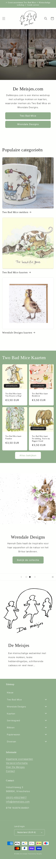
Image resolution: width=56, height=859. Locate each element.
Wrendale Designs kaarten (17, 332)
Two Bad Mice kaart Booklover (40, 395)
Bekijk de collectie (28, 560)
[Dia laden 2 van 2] (30, 577)
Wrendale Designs (28, 124)
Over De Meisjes (15, 767)
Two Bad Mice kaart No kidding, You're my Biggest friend (41, 438)
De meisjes (23, 854)
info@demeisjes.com (18, 801)
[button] (3, 18)
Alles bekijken (28, 455)
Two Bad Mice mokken (15, 212)
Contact (10, 771)
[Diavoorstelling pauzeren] (52, 577)
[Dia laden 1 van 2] (26, 577)
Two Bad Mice (28, 115)
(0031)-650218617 (16, 797)
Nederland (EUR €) (26, 832)
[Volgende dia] (35, 577)
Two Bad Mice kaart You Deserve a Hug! (13, 395)
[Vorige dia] (21, 577)
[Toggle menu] (46, 699)
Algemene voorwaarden (19, 759)
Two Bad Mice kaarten (15, 272)
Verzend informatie (17, 763)
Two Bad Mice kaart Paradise (13, 437)
